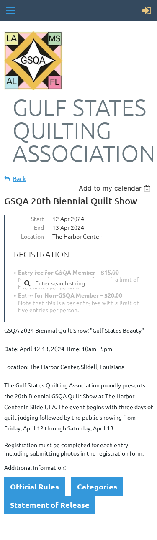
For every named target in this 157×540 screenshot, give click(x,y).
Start (37, 218)
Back (19, 179)
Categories (97, 486)
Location (32, 236)
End (39, 227)
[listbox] (116, 188)
